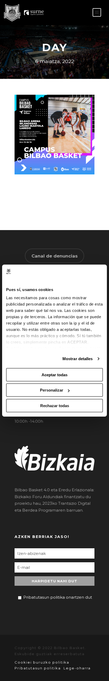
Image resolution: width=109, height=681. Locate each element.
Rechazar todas (54, 405)
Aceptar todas (54, 375)
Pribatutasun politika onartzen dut (57, 597)
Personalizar (51, 390)
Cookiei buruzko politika (42, 662)
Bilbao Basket (56, 151)
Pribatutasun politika (38, 668)
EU (82, 12)
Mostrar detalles (77, 358)
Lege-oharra (77, 668)
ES (73, 12)
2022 (60, 158)
